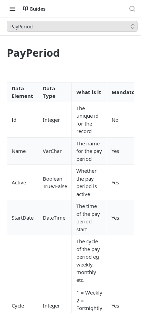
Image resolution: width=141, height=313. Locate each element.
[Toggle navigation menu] (12, 8)
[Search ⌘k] (132, 8)
